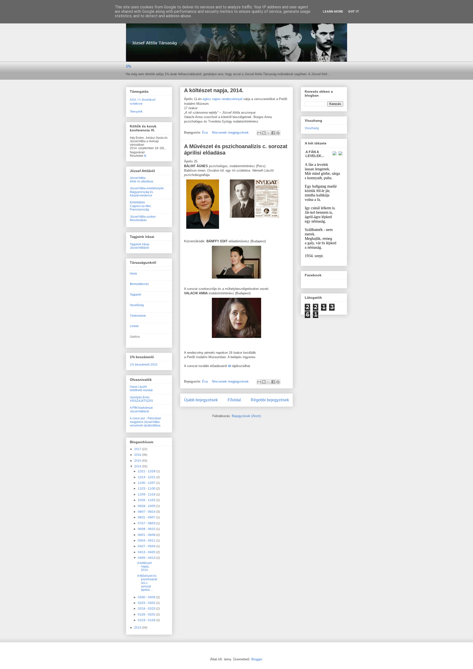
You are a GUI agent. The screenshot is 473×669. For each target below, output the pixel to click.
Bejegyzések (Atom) (246, 416)
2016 (138, 455)
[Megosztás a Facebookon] (273, 132)
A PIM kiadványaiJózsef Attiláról (141, 409)
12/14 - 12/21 (147, 477)
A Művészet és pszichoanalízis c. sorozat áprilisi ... (147, 583)
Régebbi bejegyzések (270, 400)
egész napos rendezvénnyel (223, 99)
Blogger (256, 659)
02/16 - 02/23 (147, 608)
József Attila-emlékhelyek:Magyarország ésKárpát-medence (147, 192)
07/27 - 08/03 (147, 523)
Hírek (133, 273)
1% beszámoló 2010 (143, 364)
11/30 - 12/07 (147, 483)
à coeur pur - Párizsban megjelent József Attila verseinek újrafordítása (145, 422)
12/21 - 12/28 (147, 471)
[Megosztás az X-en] (268, 132)
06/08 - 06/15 (147, 529)
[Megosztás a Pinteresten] (277, 132)
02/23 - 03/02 (147, 603)
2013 (138, 627)
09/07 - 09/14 (147, 511)
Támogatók (136, 111)
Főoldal (234, 400)
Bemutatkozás (139, 284)
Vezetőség (137, 305)
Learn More (333, 11)
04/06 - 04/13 (147, 558)
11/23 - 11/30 (147, 488)
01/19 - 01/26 (147, 620)
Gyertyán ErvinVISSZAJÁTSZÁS (141, 399)
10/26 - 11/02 (147, 500)
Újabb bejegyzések (201, 400)
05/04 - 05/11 (147, 540)
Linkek (134, 326)
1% (128, 66)
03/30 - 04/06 (147, 597)
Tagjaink (135, 294)
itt (145, 156)
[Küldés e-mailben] (259, 132)
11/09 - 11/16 (147, 494)
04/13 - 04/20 (147, 552)
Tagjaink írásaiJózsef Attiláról (139, 246)
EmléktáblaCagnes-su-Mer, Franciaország (140, 206)
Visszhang (312, 128)
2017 (138, 449)
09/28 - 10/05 (147, 506)
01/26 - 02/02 (147, 614)
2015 (138, 460)
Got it (353, 11)
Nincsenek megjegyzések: (231, 132)
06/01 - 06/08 (147, 535)
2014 (138, 466)
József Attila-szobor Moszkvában (143, 218)
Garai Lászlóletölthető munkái (141, 388)
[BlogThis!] (263, 132)
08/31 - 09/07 (147, 517)
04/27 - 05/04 (147, 546)
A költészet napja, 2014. (213, 90)
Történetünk (138, 315)
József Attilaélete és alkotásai (141, 179)
